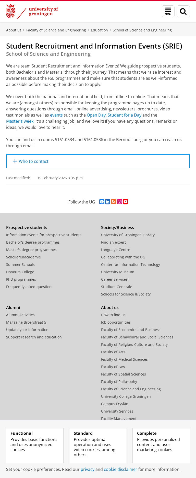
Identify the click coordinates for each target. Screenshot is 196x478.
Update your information (27, 329)
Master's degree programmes (31, 249)
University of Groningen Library (128, 234)
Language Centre (115, 249)
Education (99, 30)
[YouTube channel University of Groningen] (125, 201)
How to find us (113, 314)
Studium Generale (116, 286)
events (56, 115)
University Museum (117, 271)
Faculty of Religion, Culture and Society (134, 344)
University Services (117, 411)
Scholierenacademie (23, 257)
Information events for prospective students (43, 234)
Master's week (19, 121)
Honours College (20, 271)
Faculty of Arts (113, 351)
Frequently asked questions (29, 286)
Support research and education (34, 337)
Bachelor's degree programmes (33, 242)
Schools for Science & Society (126, 294)
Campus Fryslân (114, 403)
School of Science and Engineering (142, 30)
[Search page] (183, 11)
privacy (87, 469)
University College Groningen (126, 396)
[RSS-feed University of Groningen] (113, 201)
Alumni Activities (20, 314)
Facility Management (119, 418)
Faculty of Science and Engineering (56, 30)
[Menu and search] (168, 11)
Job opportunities (116, 322)
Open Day (96, 115)
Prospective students (26, 227)
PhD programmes (21, 279)
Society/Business (117, 227)
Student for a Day (124, 115)
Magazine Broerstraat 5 (26, 322)
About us (13, 30)
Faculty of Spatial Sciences (123, 374)
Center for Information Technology (130, 264)
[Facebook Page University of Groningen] (101, 201)
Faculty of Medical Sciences (124, 359)
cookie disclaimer (120, 469)
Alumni (13, 307)
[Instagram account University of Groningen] (119, 201)
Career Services (114, 279)
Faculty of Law (113, 366)
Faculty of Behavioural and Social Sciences (137, 337)
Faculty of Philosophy (119, 381)
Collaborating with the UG (123, 257)
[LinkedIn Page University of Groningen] (107, 201)
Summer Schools (20, 264)
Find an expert (113, 242)
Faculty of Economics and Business (131, 329)
